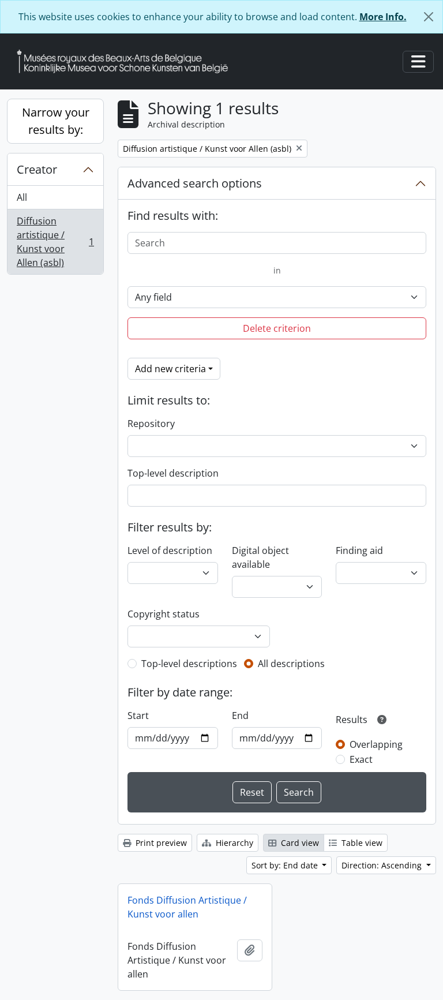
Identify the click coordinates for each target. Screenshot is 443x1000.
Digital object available (260, 557)
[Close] (428, 17)
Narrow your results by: (55, 120)
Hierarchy (233, 842)
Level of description (169, 550)
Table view (360, 842)
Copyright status (163, 614)
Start (138, 715)
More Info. (383, 16)
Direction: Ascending (382, 865)
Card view (299, 842)
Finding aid (359, 550)
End (240, 715)
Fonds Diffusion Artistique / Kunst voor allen (187, 907)
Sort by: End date (285, 865)
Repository (151, 423)
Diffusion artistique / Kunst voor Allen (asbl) (55, 242)
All (22, 197)
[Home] (127, 61)
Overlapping (376, 744)
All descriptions (291, 663)
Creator (37, 169)
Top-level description (173, 473)
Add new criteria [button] (170, 368)
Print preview (160, 842)
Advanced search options (194, 183)
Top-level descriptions (189, 663)
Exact (361, 759)
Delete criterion (277, 328)
